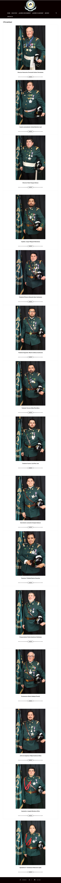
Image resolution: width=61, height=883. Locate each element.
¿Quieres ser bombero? (25, 13)
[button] (56, 13)
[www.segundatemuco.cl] (30, 5)
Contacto (10, 16)
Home (8, 13)
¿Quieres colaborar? (37, 13)
